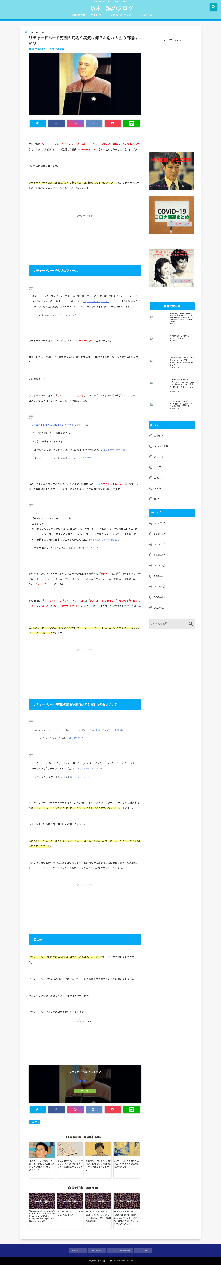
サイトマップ (97, 15)
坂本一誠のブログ (112, 8)
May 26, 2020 (70, 315)
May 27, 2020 (76, 738)
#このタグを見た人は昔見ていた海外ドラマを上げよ (60, 425)
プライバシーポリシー (121, 15)
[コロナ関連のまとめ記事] (171, 215)
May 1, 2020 (92, 548)
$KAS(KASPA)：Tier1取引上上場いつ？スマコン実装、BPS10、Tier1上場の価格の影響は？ (98, 1216)
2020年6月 (160, 555)
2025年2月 (160, 523)
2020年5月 (160, 565)
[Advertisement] (85, 243)
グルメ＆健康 (161, 446)
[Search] (190, 624)
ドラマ (157, 467)
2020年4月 (160, 576)
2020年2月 (160, 597)
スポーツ (159, 457)
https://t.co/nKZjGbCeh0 (96, 301)
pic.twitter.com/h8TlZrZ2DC (104, 540)
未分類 (157, 488)
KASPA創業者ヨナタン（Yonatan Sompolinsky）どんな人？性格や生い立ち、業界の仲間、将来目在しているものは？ (126, 1218)
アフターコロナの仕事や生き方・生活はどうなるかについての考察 (126, 1164)
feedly (86, 1091)
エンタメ (159, 436)
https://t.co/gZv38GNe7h (109, 730)
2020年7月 (160, 544)
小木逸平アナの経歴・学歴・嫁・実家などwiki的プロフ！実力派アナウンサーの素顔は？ (42, 1165)
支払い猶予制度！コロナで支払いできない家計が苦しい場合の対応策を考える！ (70, 1164)
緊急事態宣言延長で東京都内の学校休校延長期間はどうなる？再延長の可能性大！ (98, 1165)
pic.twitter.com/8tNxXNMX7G (120, 450)
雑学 (156, 499)
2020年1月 (160, 608)
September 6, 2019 (81, 458)
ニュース (34, 1122)
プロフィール (146, 15)
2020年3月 (160, 586)
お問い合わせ (78, 15)
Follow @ (85, 1081)
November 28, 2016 (80, 777)
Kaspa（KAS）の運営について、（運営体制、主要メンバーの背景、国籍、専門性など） (182, 404)
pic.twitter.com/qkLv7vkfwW (88, 769)
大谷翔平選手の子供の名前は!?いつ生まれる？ (70, 1213)
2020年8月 (160, 534)
